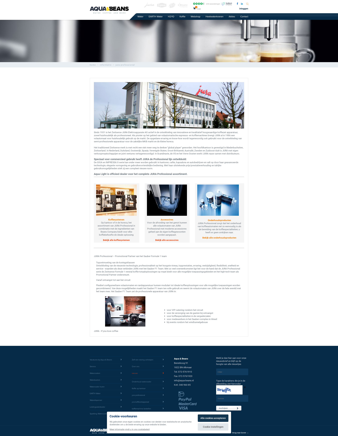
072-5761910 (185, 371)
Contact (244, 16)
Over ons (135, 366)
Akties (232, 16)
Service (93, 366)
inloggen (243, 8)
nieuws (135, 373)
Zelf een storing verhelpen (142, 360)
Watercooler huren (97, 387)
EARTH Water (156, 16)
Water (140, 16)
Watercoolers (95, 373)
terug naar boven (239, 432)
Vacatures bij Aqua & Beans (101, 360)
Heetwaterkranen (214, 16)
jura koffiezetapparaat (140, 402)
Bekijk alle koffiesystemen (116, 240)
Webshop (195, 16)
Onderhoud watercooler (141, 382)
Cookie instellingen (213, 426)
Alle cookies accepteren (213, 418)
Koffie (182, 16)
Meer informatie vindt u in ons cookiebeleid (130, 429)
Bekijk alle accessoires (167, 240)
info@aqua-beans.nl (184, 380)
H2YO (171, 16)
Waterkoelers (95, 380)
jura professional (138, 395)
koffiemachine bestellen (141, 409)
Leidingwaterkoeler (97, 407)
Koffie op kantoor (138, 388)
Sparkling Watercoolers (99, 414)
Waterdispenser (96, 400)
